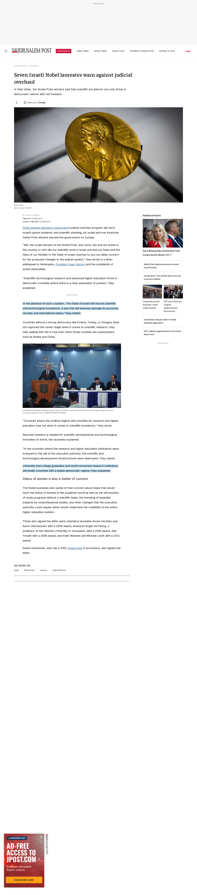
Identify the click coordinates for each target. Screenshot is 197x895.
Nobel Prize (75, 548)
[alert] (24, 864)
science (43, 570)
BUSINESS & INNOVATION (142, 51)
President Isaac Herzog (70, 264)
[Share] (16, 102)
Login (188, 51)
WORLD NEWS (100, 51)
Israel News (33, 66)
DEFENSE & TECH (167, 51)
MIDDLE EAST (118, 51)
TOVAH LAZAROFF (32, 215)
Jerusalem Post (20, 66)
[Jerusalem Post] (30, 51)
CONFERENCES (63, 51)
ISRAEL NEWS (83, 51)
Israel (16, 570)
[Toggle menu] (5, 51)
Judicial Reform (59, 570)
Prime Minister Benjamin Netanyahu (45, 227)
